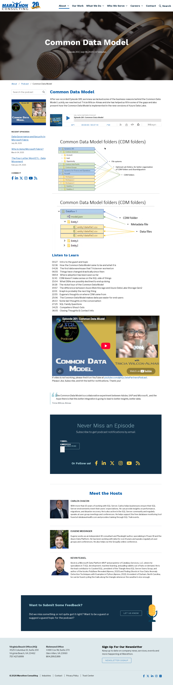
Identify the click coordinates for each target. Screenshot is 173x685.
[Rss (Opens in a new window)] (138, 463)
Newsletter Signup (116, 660)
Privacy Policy (72, 675)
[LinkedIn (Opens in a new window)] (104, 463)
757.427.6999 (16, 656)
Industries (46, 675)
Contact (58, 675)
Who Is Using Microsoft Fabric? (27, 149)
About (14, 84)
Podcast (25, 84)
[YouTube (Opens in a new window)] (129, 463)
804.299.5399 (53, 656)
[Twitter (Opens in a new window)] (112, 463)
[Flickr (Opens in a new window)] (160, 676)
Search (166, 5)
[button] (64, 5)
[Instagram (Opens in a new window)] (121, 463)
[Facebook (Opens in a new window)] (96, 463)
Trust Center (88, 675)
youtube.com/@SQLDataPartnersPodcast (125, 377)
